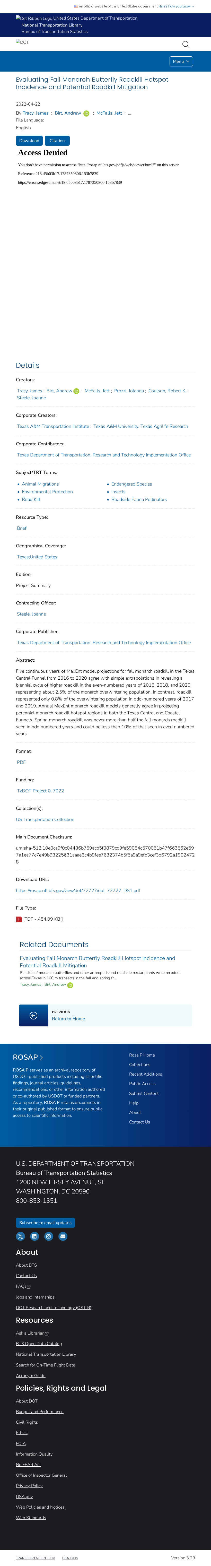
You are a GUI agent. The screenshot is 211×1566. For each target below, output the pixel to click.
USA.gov (24, 1497)
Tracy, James (36, 113)
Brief (22, 528)
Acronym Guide (31, 1376)
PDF (21, 762)
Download (29, 141)
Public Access (142, 1084)
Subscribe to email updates (45, 1223)
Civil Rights (27, 1422)
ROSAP (25, 1057)
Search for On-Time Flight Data (45, 1365)
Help (134, 1103)
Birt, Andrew (68, 113)
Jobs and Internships (35, 1297)
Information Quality (34, 1454)
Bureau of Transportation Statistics (55, 31)
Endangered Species (131, 484)
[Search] (187, 44)
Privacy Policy (29, 1486)
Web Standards (31, 1518)
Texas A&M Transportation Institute (53, 426)
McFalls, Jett (109, 113)
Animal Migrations (40, 484)
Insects (118, 492)
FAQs (21, 1286)
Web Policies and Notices (40, 1507)
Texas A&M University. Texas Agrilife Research (140, 426)
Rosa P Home (142, 1055)
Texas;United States (37, 557)
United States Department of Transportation (94, 18)
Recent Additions (145, 1074)
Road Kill (31, 499)
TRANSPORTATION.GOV (35, 1558)
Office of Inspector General (41, 1475)
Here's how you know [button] (175, 6)
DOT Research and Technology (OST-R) (53, 1308)
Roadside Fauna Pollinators (139, 499)
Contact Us (139, 1122)
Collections (139, 1065)
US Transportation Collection (45, 819)
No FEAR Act (28, 1465)
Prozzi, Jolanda (129, 391)
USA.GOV (70, 1558)
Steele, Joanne (31, 398)
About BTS (26, 1265)
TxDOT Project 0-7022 (40, 791)
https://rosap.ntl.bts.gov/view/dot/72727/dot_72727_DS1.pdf (78, 890)
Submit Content (144, 1093)
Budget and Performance (40, 1412)
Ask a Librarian (30, 1333)
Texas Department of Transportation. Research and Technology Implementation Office (104, 455)
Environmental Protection (47, 492)
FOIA (21, 1444)
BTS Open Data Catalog (39, 1344)
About (135, 1112)
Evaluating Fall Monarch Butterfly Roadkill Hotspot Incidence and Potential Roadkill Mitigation (97, 962)
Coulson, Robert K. (167, 391)
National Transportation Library (46, 1354)
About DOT (27, 1401)
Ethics (22, 1433)
